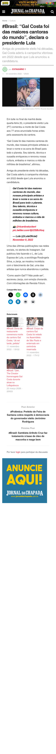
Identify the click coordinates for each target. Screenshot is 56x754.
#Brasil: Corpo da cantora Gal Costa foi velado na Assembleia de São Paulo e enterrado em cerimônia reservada (35, 339)
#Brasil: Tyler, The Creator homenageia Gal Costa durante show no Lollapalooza (14, 378)
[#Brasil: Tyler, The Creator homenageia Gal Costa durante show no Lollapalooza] (15, 364)
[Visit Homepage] (28, 11)
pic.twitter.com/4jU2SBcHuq (28, 230)
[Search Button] (52, 11)
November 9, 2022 (23, 239)
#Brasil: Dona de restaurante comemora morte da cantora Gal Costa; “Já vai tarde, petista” (15, 336)
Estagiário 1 (19, 69)
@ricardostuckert (26, 226)
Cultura (13, 20)
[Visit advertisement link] (28, 3)
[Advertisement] (28, 629)
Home (4, 20)
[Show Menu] (3, 11)
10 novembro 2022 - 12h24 (17, 73)
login (18, 451)
